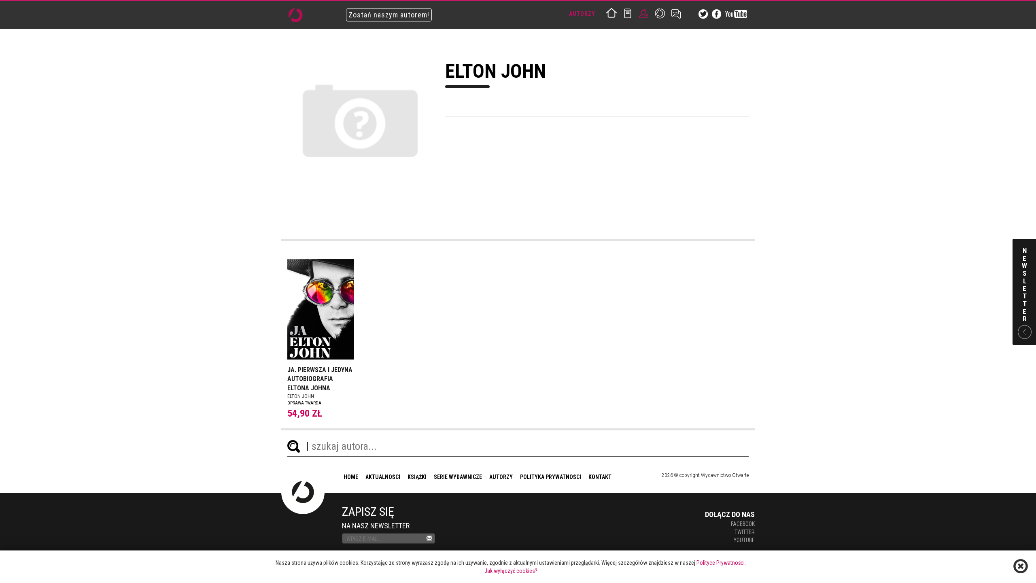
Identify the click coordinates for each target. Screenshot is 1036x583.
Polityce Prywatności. (721, 563)
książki (417, 477)
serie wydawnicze (458, 477)
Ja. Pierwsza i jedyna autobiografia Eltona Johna (319, 379)
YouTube (744, 540)
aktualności (382, 477)
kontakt (599, 477)
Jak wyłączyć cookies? (510, 571)
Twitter (745, 532)
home (351, 477)
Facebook (743, 524)
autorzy (501, 477)
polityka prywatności (550, 477)
